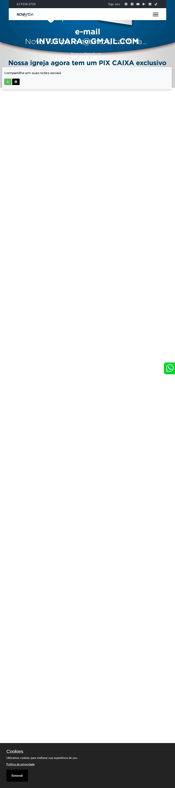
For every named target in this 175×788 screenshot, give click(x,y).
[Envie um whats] (169, 368)
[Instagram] (132, 4)
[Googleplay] (143, 4)
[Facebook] (126, 4)
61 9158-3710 (26, 4)
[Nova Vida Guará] (25, 14)
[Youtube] (138, 4)
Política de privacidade (20, 764)
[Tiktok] (155, 4)
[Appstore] (149, 4)
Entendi (17, 775)
